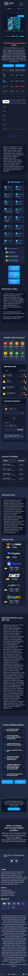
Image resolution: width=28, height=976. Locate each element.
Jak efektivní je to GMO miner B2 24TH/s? (13, 774)
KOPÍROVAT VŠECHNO (14, 281)
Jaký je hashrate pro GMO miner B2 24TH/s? (13, 744)
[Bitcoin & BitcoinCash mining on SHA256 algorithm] (4, 903)
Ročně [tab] (22, 101)
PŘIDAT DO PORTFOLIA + (7, 781)
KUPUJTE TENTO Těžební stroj (14, 274)
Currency (6, 422)
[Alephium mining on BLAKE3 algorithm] (8, 907)
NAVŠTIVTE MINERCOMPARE (14, 808)
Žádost (21, 464)
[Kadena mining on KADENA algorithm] (23, 903)
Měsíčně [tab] (14, 101)
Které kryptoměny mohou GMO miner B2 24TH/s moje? (12, 737)
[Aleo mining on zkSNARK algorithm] (3, 907)
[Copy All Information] (23, 182)
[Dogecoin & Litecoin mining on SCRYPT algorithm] (9, 903)
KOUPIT (21, 16)
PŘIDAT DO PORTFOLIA (14, 268)
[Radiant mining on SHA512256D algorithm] (13, 907)
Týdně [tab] (6, 101)
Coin (5, 406)
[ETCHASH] (14, 903)
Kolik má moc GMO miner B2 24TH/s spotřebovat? (11, 758)
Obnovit (15, 136)
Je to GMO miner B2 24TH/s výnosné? (11, 730)
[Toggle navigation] (21, 4)
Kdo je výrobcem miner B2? (13, 750)
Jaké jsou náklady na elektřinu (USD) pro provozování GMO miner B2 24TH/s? (12, 767)
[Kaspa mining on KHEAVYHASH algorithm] (18, 903)
